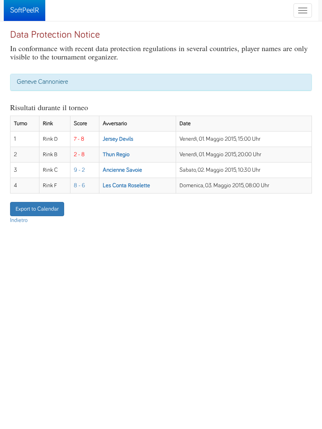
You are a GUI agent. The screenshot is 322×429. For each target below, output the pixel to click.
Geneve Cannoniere (42, 81)
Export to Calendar (37, 209)
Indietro (19, 220)
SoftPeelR (24, 10)
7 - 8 (79, 139)
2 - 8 (79, 155)
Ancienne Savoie (122, 170)
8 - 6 (79, 186)
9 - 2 (79, 170)
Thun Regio (116, 155)
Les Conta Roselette (126, 186)
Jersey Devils (118, 139)
